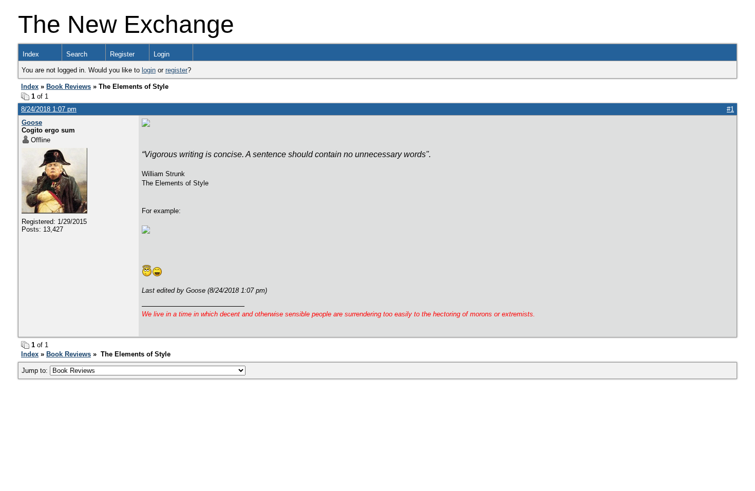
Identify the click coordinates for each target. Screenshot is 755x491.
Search (76, 54)
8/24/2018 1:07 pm (49, 109)
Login (161, 54)
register (176, 70)
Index (31, 54)
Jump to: (36, 370)
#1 (730, 109)
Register (122, 54)
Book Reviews (68, 86)
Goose (32, 122)
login (149, 70)
